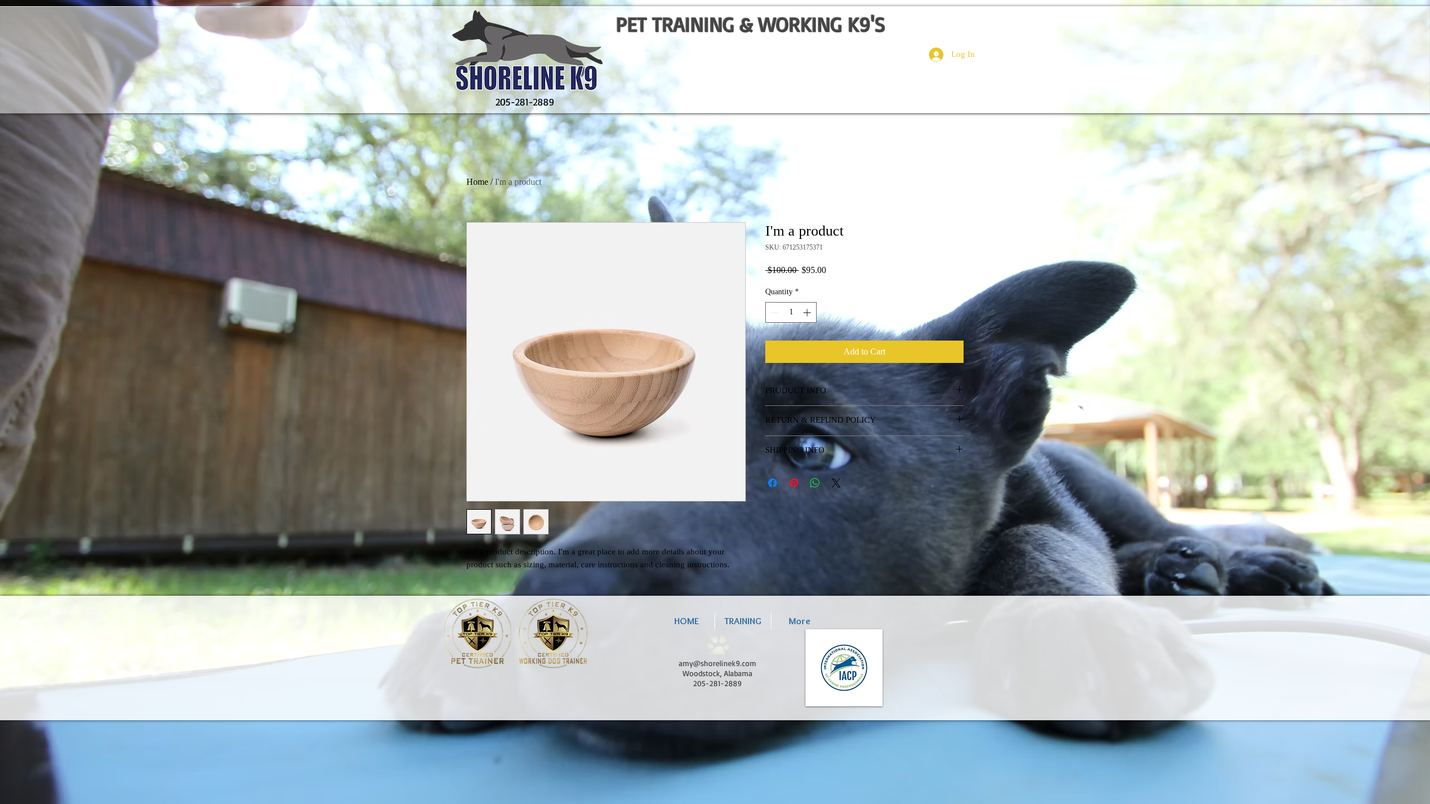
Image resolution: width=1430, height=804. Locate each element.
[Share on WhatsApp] (815, 483)
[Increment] (808, 312)
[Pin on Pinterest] (793, 483)
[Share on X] (836, 483)
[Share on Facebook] (772, 483)
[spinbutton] (791, 312)
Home (477, 181)
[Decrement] (774, 312)
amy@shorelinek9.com (717, 663)
